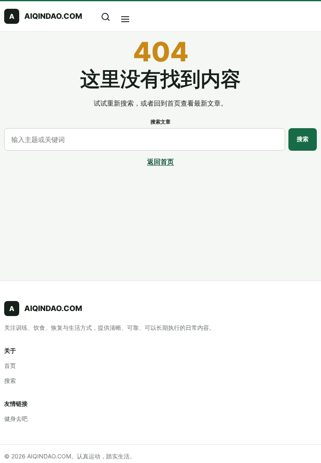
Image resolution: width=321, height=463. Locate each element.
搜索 (302, 138)
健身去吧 (16, 418)
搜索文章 (160, 122)
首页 (10, 365)
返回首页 (160, 161)
